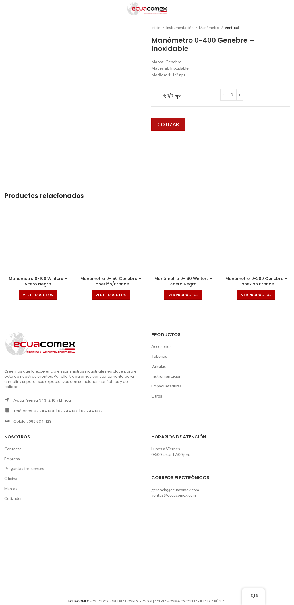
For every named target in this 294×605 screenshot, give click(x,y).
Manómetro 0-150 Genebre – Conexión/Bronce (110, 281)
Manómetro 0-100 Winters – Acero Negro (38, 281)
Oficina (10, 478)
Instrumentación (180, 27)
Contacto (13, 448)
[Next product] (287, 28)
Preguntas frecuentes (24, 468)
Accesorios (161, 346)
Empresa (12, 458)
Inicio (156, 27)
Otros (156, 395)
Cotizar (168, 124)
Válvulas (158, 366)
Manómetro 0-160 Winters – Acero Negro (183, 281)
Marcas (10, 488)
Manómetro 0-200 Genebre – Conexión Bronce (256, 281)
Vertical (232, 27)
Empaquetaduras (166, 385)
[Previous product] (275, 28)
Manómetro (209, 27)
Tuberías (159, 356)
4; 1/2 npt (172, 96)
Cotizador (13, 498)
